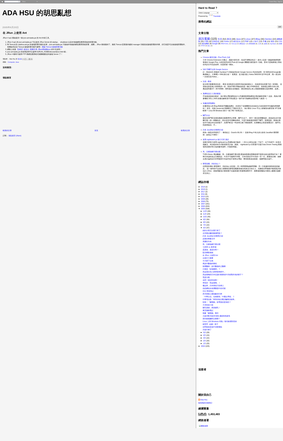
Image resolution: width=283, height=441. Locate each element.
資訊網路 (205, 44)
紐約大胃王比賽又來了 (211, 230)
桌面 (265, 44)
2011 (203, 194)
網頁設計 (242, 44)
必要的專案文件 (209, 239)
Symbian (273, 44)
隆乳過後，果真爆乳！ (211, 308)
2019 (203, 187)
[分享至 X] (27, 59)
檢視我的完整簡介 (205, 403)
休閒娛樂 (252, 44)
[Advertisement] (208, 356)
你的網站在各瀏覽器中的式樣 (214, 288)
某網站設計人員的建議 (211, 93)
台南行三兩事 (208, 258)
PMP (247, 41)
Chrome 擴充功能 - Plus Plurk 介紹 (216, 57)
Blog (258, 39)
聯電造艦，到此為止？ (211, 164)
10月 (205, 217)
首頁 (96, 130)
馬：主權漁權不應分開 (211, 152)
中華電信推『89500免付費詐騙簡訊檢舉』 (219, 299)
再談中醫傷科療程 (210, 263)
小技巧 (255, 41)
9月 (204, 219)
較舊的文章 (185, 130)
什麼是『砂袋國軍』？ (211, 269)
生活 (220, 39)
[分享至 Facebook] (29, 59)
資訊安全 (237, 41)
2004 (203, 346)
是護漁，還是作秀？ (211, 250)
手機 (264, 41)
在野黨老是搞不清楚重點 (212, 327)
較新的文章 (7, 130)
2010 (203, 196)
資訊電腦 (204, 38)
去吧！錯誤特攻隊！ (211, 280)
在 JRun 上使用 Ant (210, 255)
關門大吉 (206, 115)
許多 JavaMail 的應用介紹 (213, 130)
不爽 (206, 41)
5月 (204, 332)
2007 (203, 204)
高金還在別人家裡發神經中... (214, 272)
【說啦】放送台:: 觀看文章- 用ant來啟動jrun (33, 49)
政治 (229, 39)
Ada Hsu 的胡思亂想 (37, 13)
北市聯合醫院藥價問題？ (212, 233)
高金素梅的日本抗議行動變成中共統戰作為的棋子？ (223, 275)
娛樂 (280, 44)
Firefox (226, 41)
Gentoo (268, 39)
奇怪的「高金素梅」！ (211, 283)
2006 (203, 206)
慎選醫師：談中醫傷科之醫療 (214, 266)
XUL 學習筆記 (208, 291)
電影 (272, 41)
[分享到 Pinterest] (32, 59)
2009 (203, 199)
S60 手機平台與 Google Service (215, 69)
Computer (11, 62)
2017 (203, 192)
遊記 (208, 46)
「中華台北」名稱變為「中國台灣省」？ (218, 297)
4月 (204, 335)
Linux (248, 39)
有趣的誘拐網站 (209, 103)
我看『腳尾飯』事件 (211, 313)
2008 (203, 201)
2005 (203, 209)
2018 (203, 189)
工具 (259, 44)
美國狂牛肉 (207, 241)
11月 (205, 214)
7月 (204, 225)
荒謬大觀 (206, 277)
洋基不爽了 (207, 330)
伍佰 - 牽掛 (207, 81)
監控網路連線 (208, 252)
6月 (204, 228)
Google (215, 44)
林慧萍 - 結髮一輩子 (210, 324)
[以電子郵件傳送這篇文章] (23, 59)
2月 (204, 341)
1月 (204, 343)
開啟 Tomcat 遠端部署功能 (52, 47)
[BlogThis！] (25, 59)
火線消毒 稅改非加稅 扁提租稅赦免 (216, 316)
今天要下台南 (208, 261)
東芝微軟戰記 (208, 310)
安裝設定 (216, 41)
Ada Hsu (204, 400)
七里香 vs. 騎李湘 (209, 247)
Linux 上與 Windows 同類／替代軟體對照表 (220, 321)
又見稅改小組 (208, 305)
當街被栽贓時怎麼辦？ (211, 319)
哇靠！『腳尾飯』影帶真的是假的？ (217, 302)
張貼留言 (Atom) (15, 136)
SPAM (203, 46)
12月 (205, 211)
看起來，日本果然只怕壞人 (213, 286)
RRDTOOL (225, 44)
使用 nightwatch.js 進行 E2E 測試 (216, 139)
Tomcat (233, 44)
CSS (280, 41)
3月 (204, 338)
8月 (204, 222)
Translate (217, 16)
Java (17, 62)
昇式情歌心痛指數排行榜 (212, 294)
